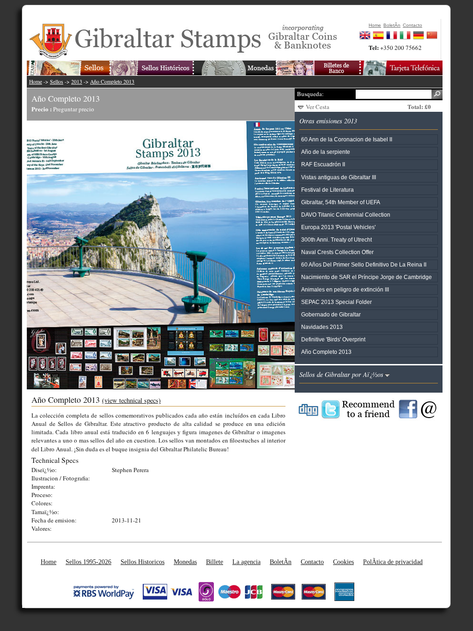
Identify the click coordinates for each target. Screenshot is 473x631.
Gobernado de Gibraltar (331, 314)
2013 (76, 81)
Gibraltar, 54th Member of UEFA (340, 202)
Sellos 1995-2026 (88, 561)
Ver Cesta (317, 107)
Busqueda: (310, 94)
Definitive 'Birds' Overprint (333, 339)
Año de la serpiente (325, 152)
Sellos (56, 81)
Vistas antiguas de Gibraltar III (338, 177)
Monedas (185, 561)
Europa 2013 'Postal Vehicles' (338, 227)
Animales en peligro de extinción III (345, 289)
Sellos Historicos (142, 561)
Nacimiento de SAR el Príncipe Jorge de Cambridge (366, 277)
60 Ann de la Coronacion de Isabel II (346, 139)
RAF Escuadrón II (323, 164)
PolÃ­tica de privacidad (393, 561)
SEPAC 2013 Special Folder (336, 302)
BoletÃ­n (280, 561)
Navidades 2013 (322, 327)
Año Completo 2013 (112, 81)
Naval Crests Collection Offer (337, 252)
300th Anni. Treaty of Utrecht (336, 240)
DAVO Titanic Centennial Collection (345, 215)
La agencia (246, 561)
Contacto (312, 561)
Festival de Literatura (327, 190)
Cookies (343, 561)
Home (35, 81)
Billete (214, 561)
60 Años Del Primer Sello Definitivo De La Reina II (363, 264)
